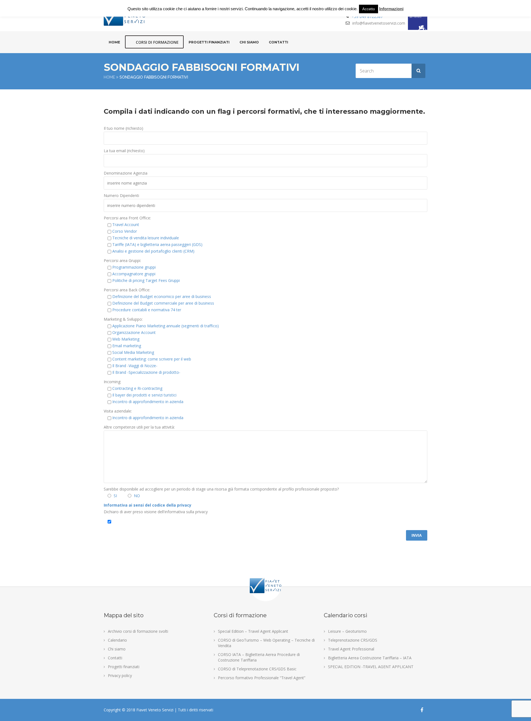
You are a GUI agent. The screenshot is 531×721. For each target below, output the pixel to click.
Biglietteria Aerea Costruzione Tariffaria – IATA (370, 657)
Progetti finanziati (209, 42)
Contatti (278, 42)
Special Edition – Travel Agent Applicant (253, 631)
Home (114, 42)
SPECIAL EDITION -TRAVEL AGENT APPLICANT (370, 666)
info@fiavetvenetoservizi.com (378, 23)
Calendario (117, 640)
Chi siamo (249, 42)
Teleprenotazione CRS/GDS (352, 640)
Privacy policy (120, 675)
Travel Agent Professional (351, 649)
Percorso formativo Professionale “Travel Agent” (261, 677)
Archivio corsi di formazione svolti (138, 631)
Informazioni (391, 8)
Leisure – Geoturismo (347, 631)
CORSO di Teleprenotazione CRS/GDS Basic (257, 668)
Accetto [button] (368, 9)
